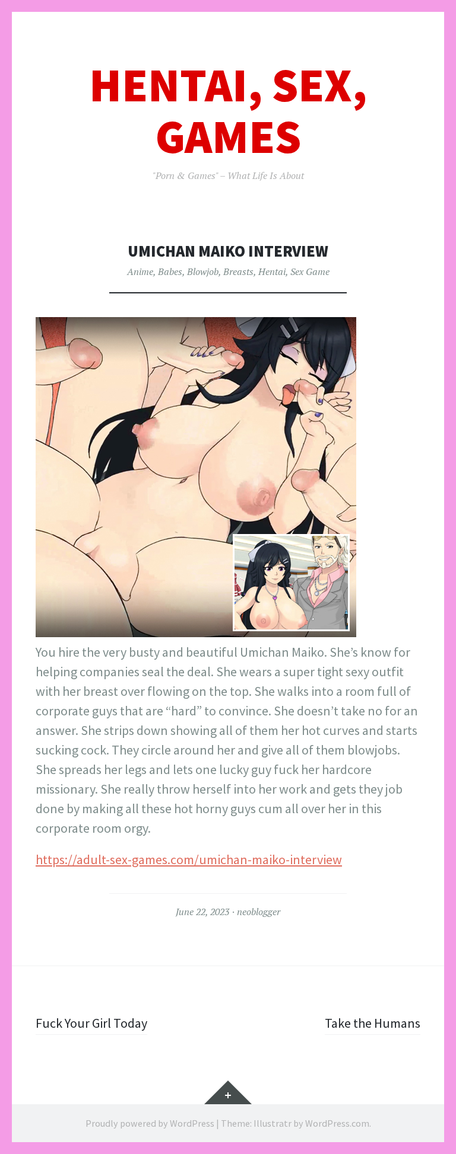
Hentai (272, 271)
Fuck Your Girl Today (91, 1023)
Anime (140, 271)
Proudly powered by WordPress (150, 1123)
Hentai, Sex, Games (228, 110)
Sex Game (310, 271)
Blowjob (202, 271)
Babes (170, 271)
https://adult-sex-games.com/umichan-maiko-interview (189, 859)
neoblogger (258, 911)
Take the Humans (372, 1023)
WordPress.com (337, 1123)
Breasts (238, 271)
